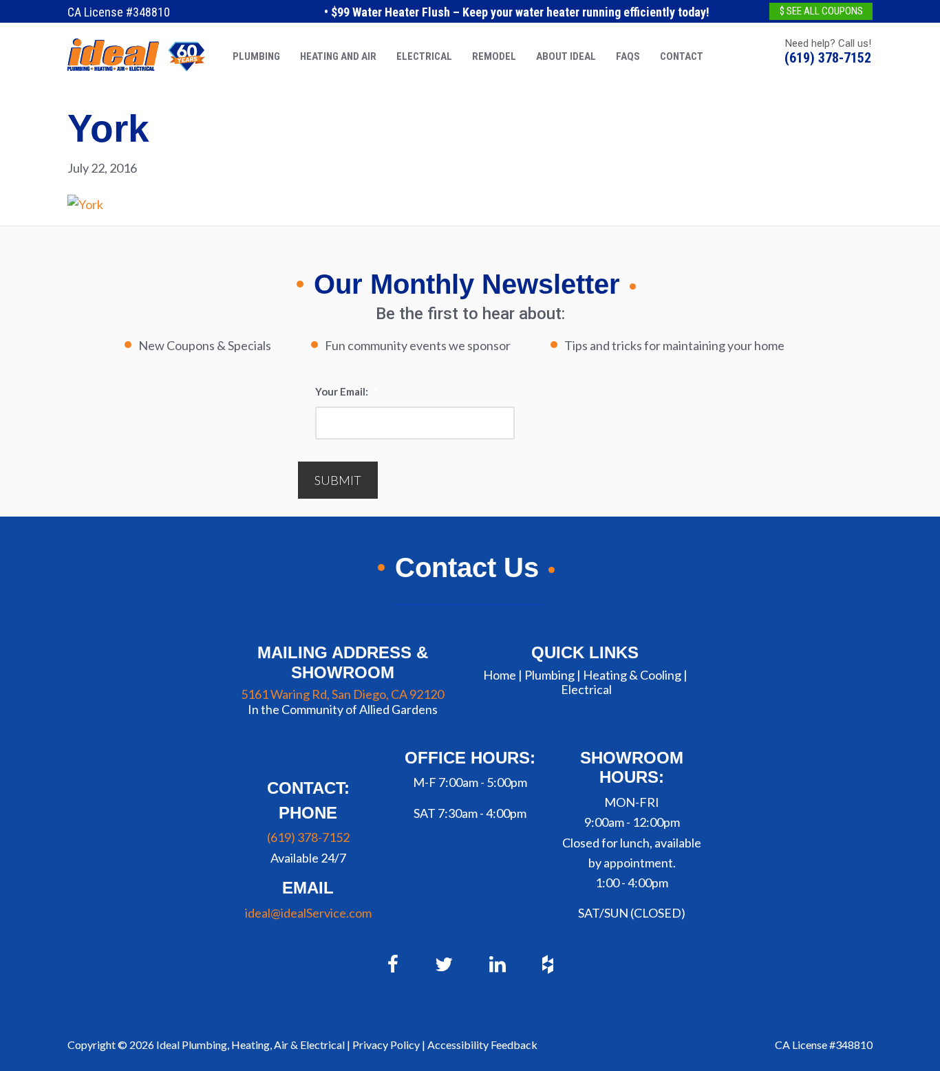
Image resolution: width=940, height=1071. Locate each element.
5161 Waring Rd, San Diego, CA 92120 (342, 694)
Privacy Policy (386, 1044)
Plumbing (549, 674)
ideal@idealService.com (308, 912)
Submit (337, 480)
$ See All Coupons (821, 11)
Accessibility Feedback (482, 1044)
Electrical (586, 689)
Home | (502, 674)
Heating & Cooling (632, 674)
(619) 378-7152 (827, 58)
